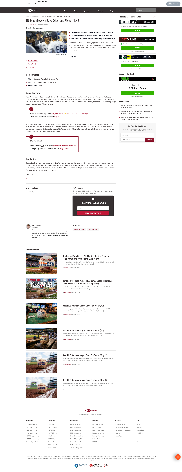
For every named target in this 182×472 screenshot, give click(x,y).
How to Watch (33, 61)
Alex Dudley (67, 267)
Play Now (137, 93)
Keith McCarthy (32, 24)
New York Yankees (79, 229)
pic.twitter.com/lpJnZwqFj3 (77, 113)
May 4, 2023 (58, 117)
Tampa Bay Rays (92, 229)
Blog (111, 11)
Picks (75, 11)
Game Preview (33, 64)
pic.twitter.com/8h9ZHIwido (64, 146)
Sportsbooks (88, 11)
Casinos (101, 11)
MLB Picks (31, 67)
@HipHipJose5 (57, 113)
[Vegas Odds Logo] (33, 11)
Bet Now (137, 30)
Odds (66, 11)
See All (153, 17)
